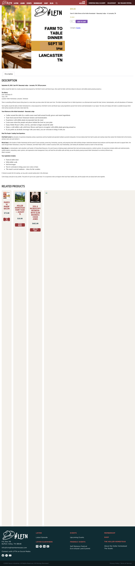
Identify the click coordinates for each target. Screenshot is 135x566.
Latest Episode (42, 537)
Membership (38, 3)
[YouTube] (10, 555)
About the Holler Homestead (115, 546)
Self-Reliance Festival (125, 3)
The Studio (108, 548)
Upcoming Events (77, 537)
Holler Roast (111, 3)
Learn (22, 3)
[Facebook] (3, 555)
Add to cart (81, 22)
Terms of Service (126, 563)
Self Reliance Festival (78, 546)
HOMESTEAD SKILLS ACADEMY (97, 3)
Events (29, 3)
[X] (6, 555)
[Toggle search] (56, 3)
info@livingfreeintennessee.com (14, 548)
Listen (16, 3)
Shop (46, 3)
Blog (51, 3)
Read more (20, 225)
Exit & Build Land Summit (80, 549)
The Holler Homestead (115, 542)
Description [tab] (9, 74)
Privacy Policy (114, 563)
